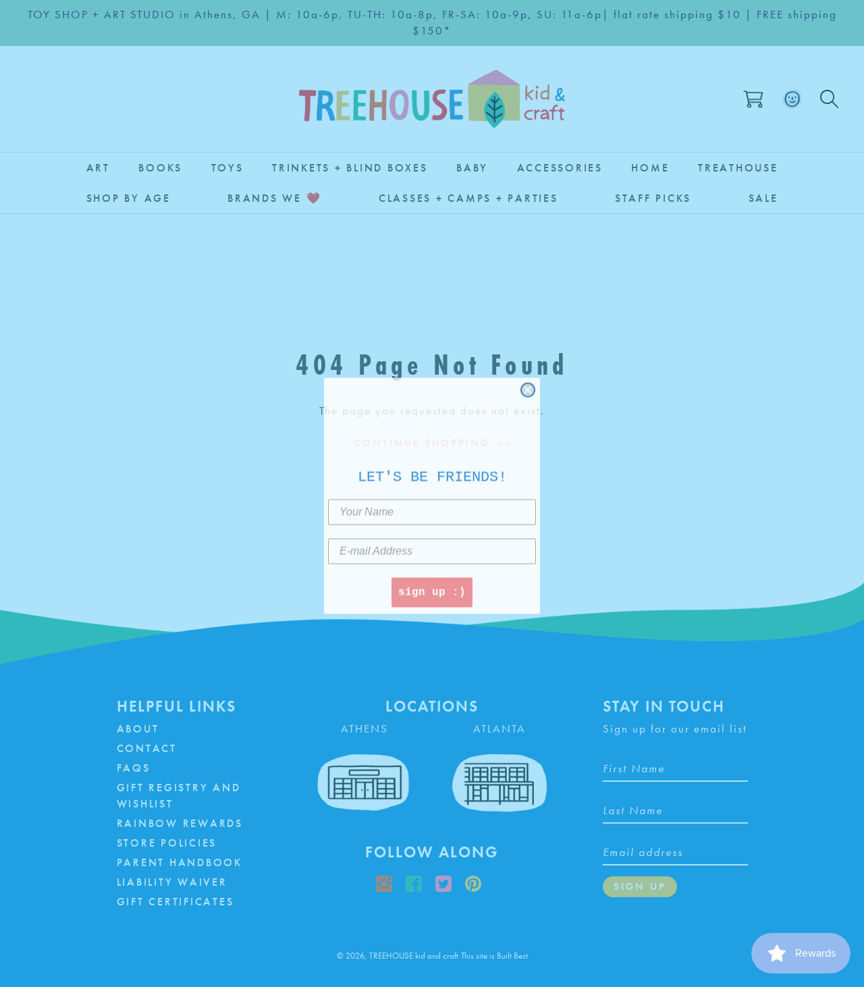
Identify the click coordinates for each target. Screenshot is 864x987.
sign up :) (432, 593)
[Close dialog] (528, 389)
